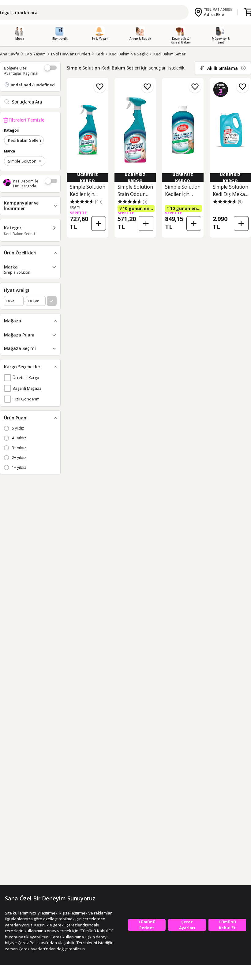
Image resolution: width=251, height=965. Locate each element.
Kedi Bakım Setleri (169, 54)
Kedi (100, 54)
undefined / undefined (33, 85)
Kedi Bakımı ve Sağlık (128, 54)
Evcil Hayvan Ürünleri (70, 54)
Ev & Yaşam (35, 54)
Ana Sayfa (9, 54)
